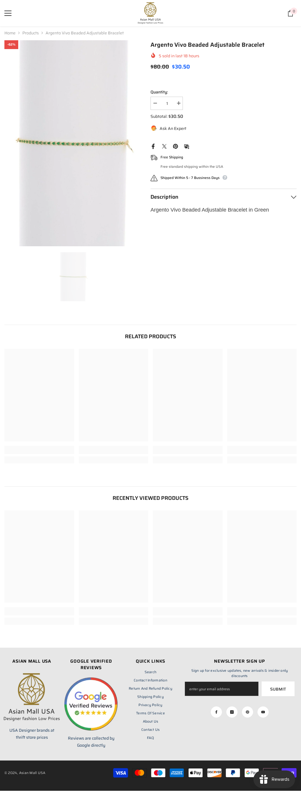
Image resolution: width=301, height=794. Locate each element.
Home (10, 33)
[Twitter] (164, 146)
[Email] (186, 146)
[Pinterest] (175, 146)
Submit (278, 689)
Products (30, 33)
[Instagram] (232, 712)
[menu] (7, 13)
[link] (39, 450)
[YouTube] (263, 712)
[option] (73, 143)
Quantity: (159, 92)
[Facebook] (153, 146)
